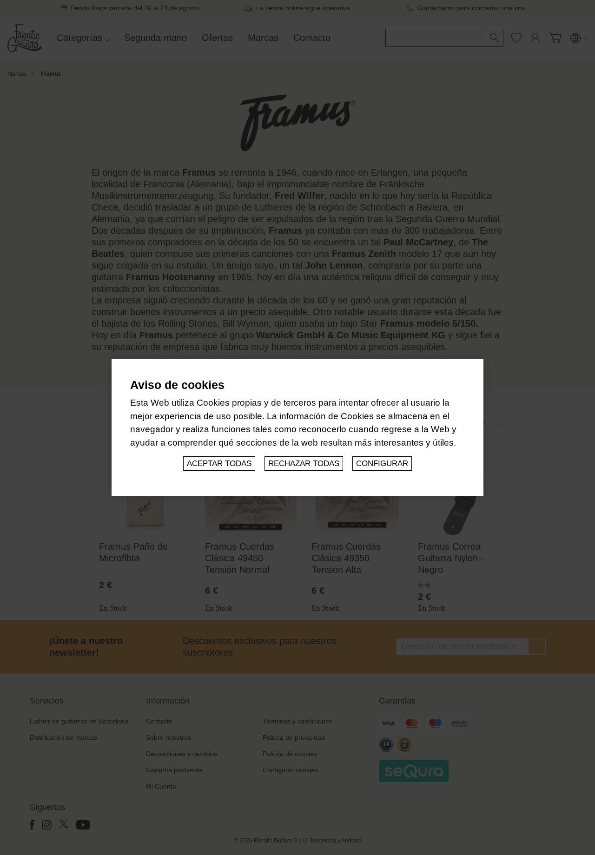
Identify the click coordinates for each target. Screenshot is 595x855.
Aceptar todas (219, 463)
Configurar (382, 463)
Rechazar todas (303, 463)
